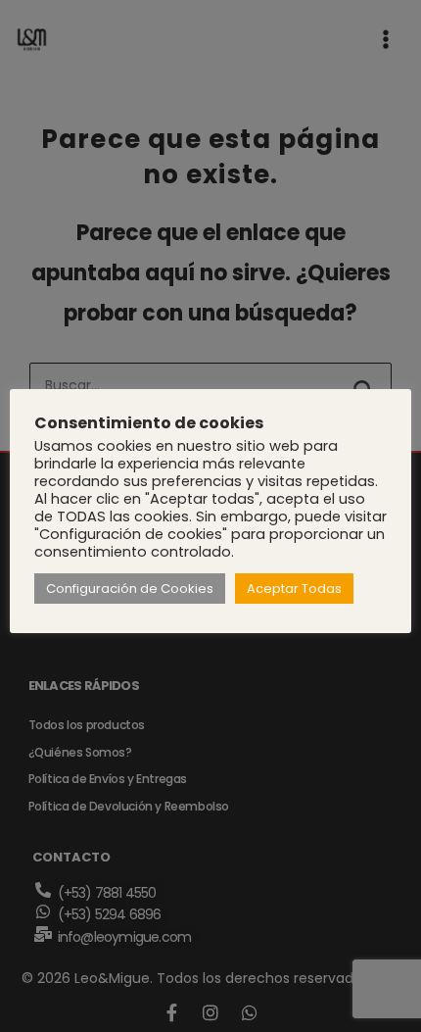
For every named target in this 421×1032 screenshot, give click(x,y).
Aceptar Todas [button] (294, 588)
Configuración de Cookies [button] (129, 588)
